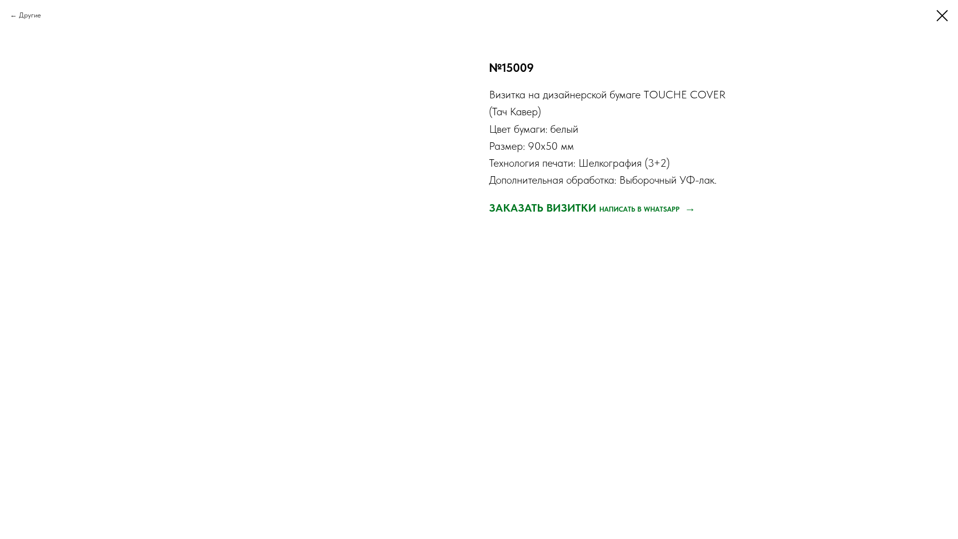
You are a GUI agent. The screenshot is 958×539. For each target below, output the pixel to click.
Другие (30, 15)
